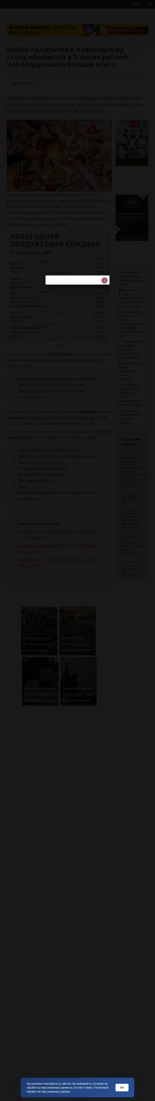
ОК (122, 1087)
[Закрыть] (105, 280)
